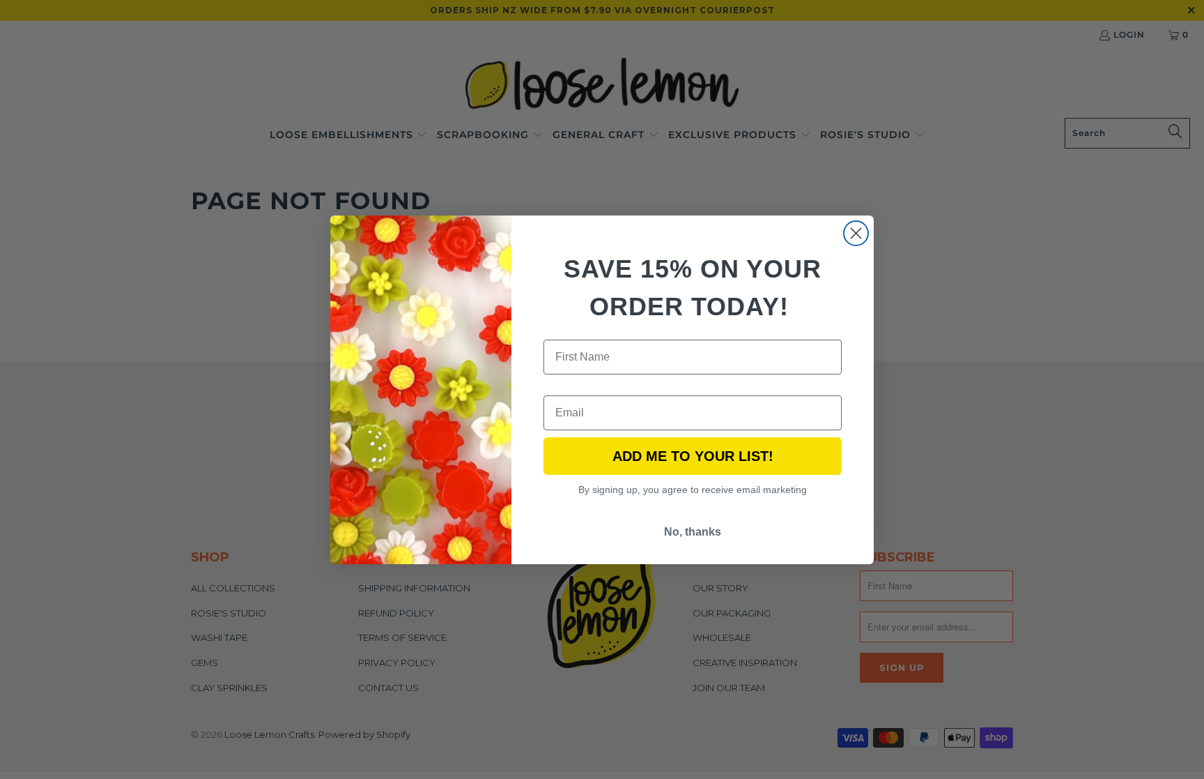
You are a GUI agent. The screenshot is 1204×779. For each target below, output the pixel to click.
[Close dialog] (856, 233)
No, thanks (692, 532)
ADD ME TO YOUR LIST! (692, 456)
